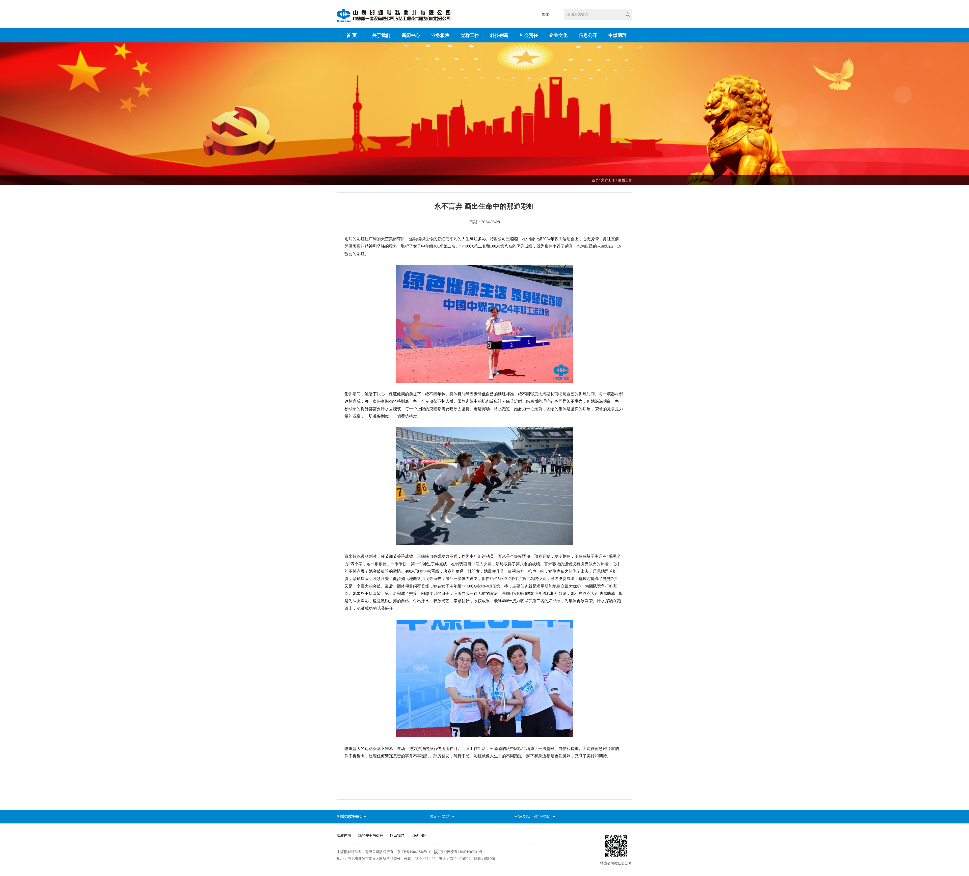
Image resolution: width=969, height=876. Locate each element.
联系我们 (397, 836)
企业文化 (558, 35)
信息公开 (588, 35)
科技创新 (499, 35)
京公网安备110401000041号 (461, 852)
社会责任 (529, 35)
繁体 (545, 14)
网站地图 (419, 836)
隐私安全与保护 (370, 836)
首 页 (351, 35)
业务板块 (440, 35)
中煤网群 (617, 35)
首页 (595, 180)
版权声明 (344, 836)
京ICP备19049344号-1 (413, 852)
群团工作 (625, 180)
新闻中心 (411, 35)
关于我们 (381, 35)
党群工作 (470, 35)
